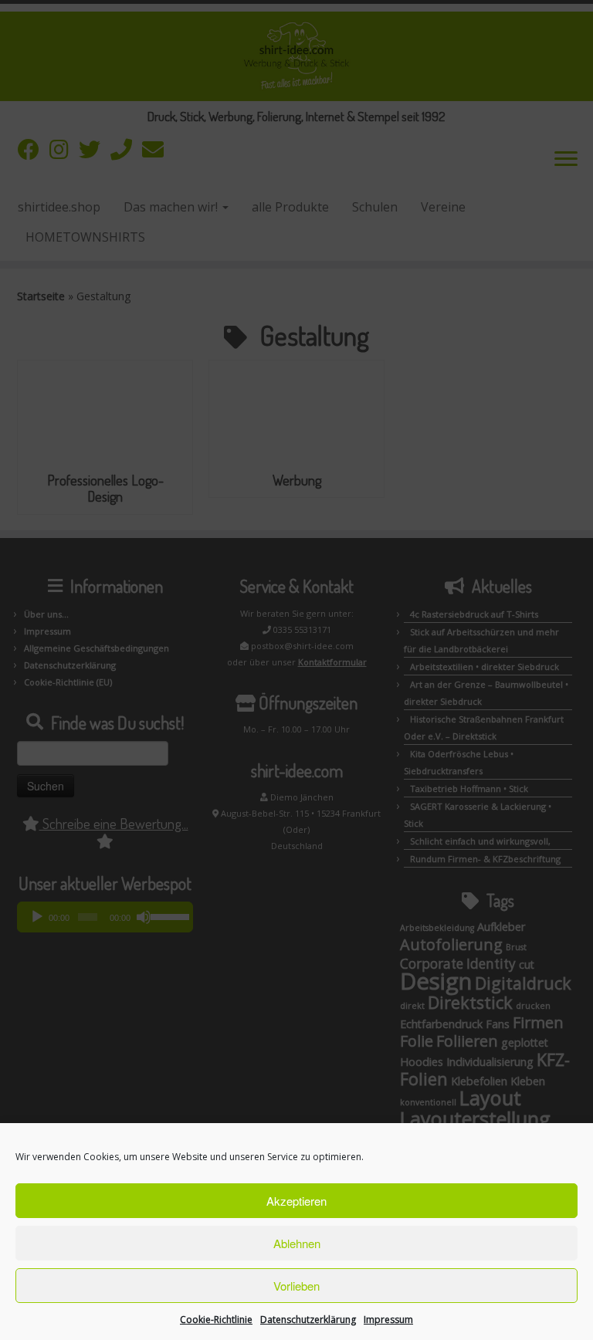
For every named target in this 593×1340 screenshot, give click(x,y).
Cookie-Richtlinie (216, 1319)
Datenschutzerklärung (308, 1319)
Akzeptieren (296, 1201)
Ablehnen (296, 1243)
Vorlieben (296, 1285)
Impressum (388, 1319)
